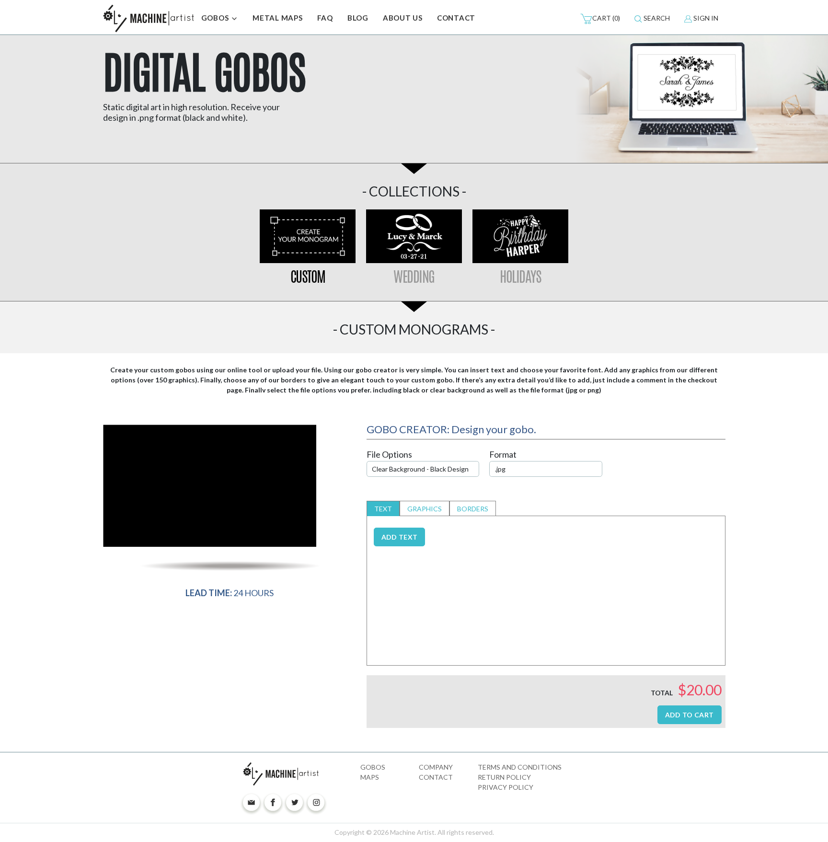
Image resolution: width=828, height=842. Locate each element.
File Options (389, 454)
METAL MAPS (278, 17)
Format (503, 454)
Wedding (414, 276)
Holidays (520, 276)
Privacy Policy (505, 787)
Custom (307, 276)
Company (436, 767)
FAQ (325, 17)
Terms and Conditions (520, 767)
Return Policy (504, 777)
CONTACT (456, 17)
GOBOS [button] (216, 17)
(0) (606, 18)
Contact (436, 777)
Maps (369, 777)
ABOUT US (403, 17)
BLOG (357, 17)
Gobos (372, 767)
